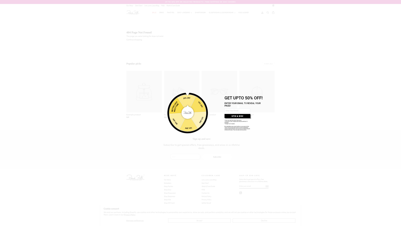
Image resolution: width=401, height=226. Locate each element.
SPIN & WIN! (237, 116)
